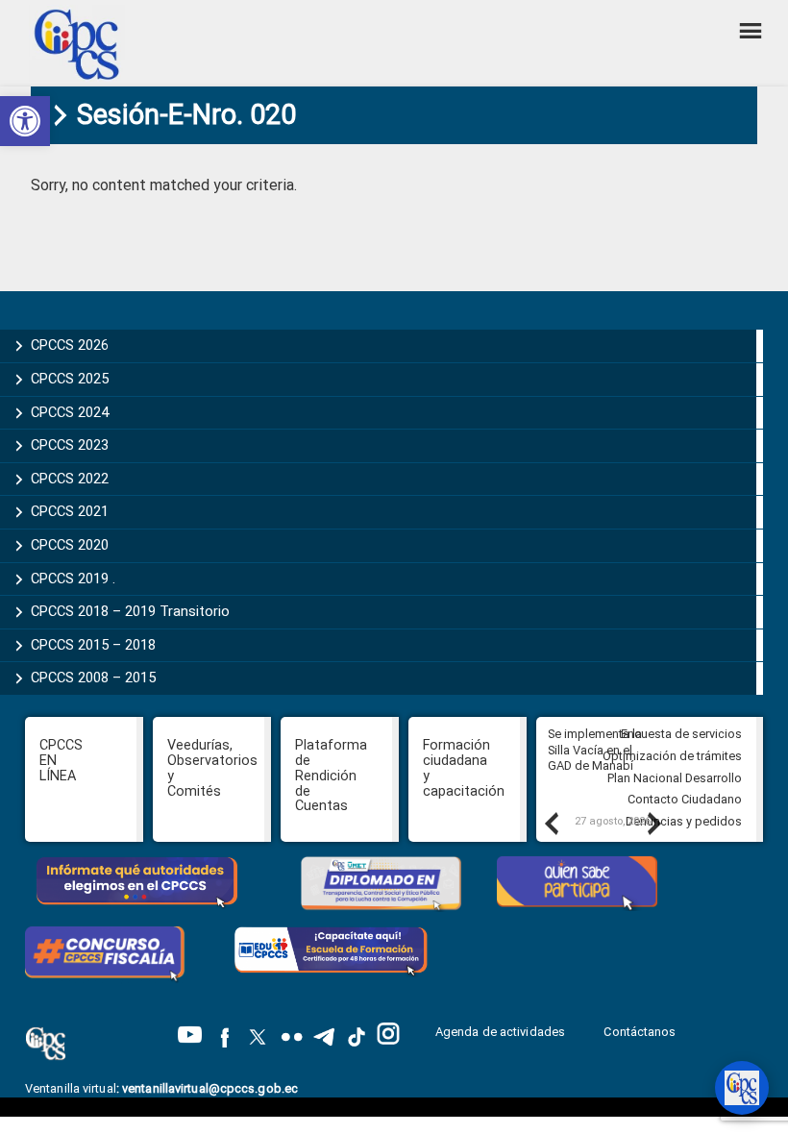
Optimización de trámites (672, 756)
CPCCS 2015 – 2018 (93, 644)
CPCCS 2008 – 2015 (93, 677)
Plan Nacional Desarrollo (674, 778)
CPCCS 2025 (70, 378)
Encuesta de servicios (681, 734)
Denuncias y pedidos (684, 821)
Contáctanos (640, 1031)
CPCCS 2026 (70, 345)
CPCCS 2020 (70, 545)
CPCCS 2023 (70, 445)
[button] (25, 121)
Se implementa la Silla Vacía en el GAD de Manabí (595, 750)
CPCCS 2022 (70, 478)
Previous (550, 822)
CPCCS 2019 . (73, 578)
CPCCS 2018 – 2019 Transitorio (130, 611)
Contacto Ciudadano (685, 799)
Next (653, 822)
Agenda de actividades (500, 1031)
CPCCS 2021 (70, 511)
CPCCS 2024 (70, 412)
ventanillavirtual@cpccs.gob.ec (210, 1088)
